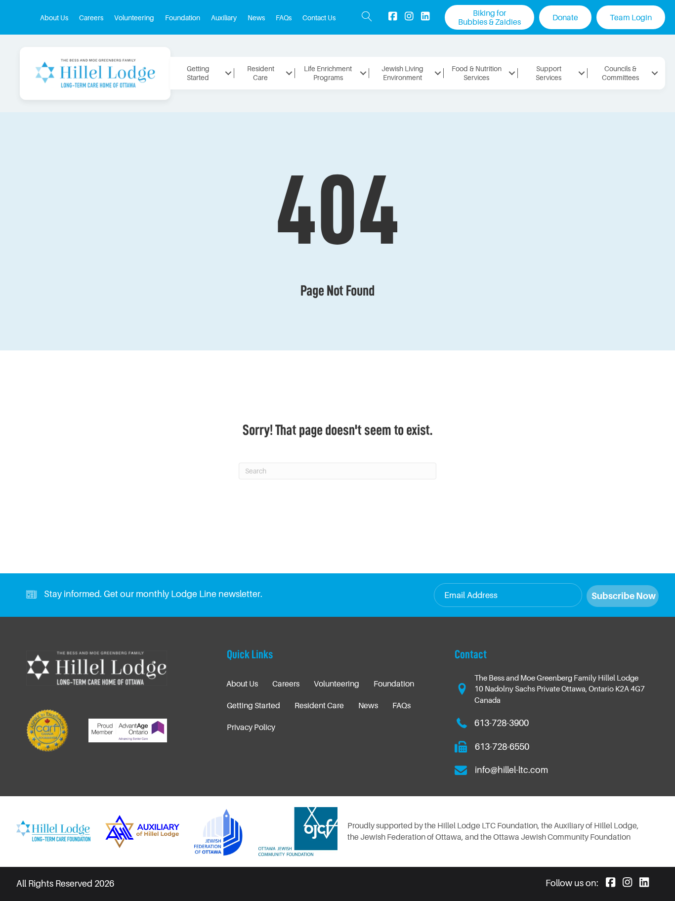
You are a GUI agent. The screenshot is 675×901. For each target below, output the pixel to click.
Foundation (394, 683)
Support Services (548, 73)
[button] (367, 17)
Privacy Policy (251, 727)
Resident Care (319, 705)
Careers (285, 683)
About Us (242, 683)
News (368, 705)
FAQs (401, 705)
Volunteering (336, 683)
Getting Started (253, 705)
